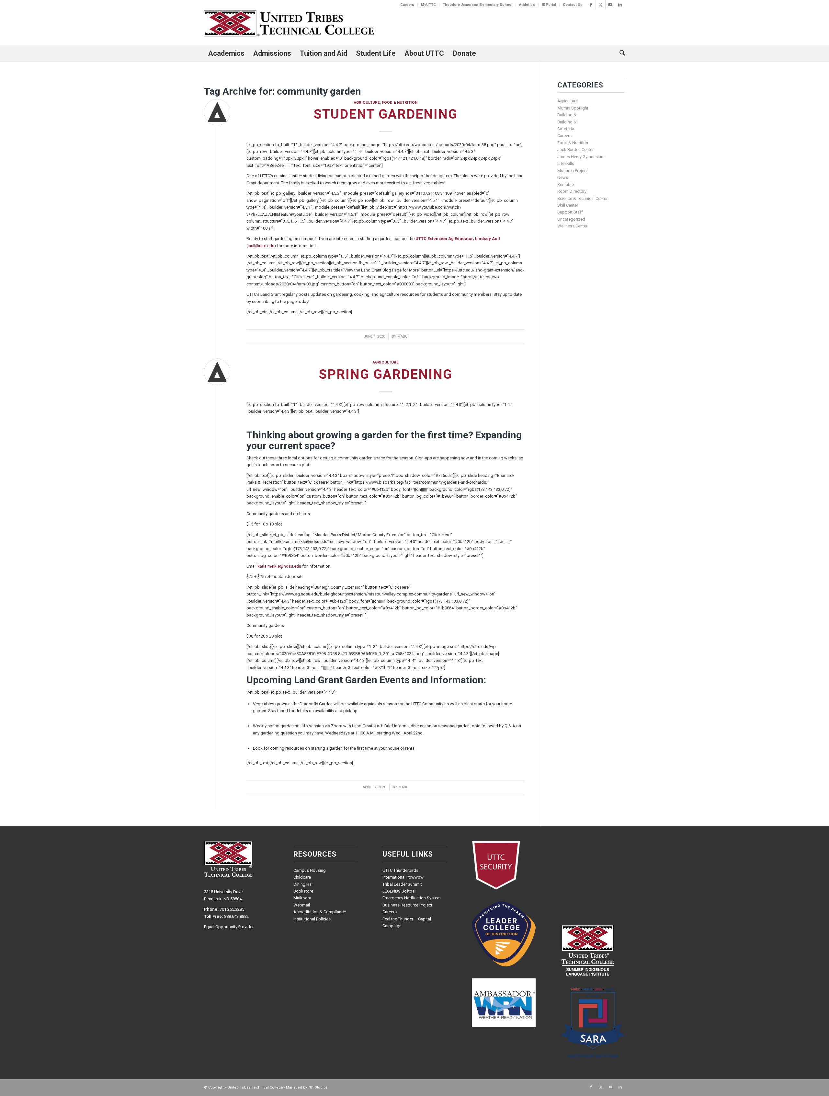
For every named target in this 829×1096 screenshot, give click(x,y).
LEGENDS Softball (399, 891)
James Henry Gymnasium (581, 156)
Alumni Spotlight (572, 108)
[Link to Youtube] (610, 5)
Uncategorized (571, 219)
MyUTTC (428, 5)
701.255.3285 (232, 909)
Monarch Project (572, 170)
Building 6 (566, 114)
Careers (407, 5)
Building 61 (567, 122)
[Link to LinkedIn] (620, 5)
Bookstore (303, 891)
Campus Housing (309, 870)
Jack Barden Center (575, 149)
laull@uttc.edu (261, 245)
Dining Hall (303, 884)
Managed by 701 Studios (307, 1087)
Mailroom (302, 897)
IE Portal (549, 5)
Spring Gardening (385, 374)
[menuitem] (407, 4)
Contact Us (573, 5)
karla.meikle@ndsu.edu (279, 566)
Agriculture (367, 102)
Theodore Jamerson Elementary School (477, 5)
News (562, 177)
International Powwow (403, 877)
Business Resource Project (407, 905)
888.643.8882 (236, 916)
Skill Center (567, 205)
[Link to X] (600, 5)
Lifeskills (565, 163)
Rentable (565, 184)
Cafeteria (565, 128)
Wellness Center (572, 226)
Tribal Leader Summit (402, 884)
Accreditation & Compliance (319, 911)
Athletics (527, 5)
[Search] (620, 53)
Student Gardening (386, 114)
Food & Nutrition (399, 102)
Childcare (302, 877)
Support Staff (570, 212)
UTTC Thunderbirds (400, 870)
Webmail (301, 905)
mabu (402, 336)
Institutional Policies (312, 919)
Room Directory (571, 191)
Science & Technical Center (582, 198)
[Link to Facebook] (591, 5)
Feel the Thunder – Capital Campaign (406, 922)
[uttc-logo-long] (289, 24)
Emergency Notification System (411, 897)
